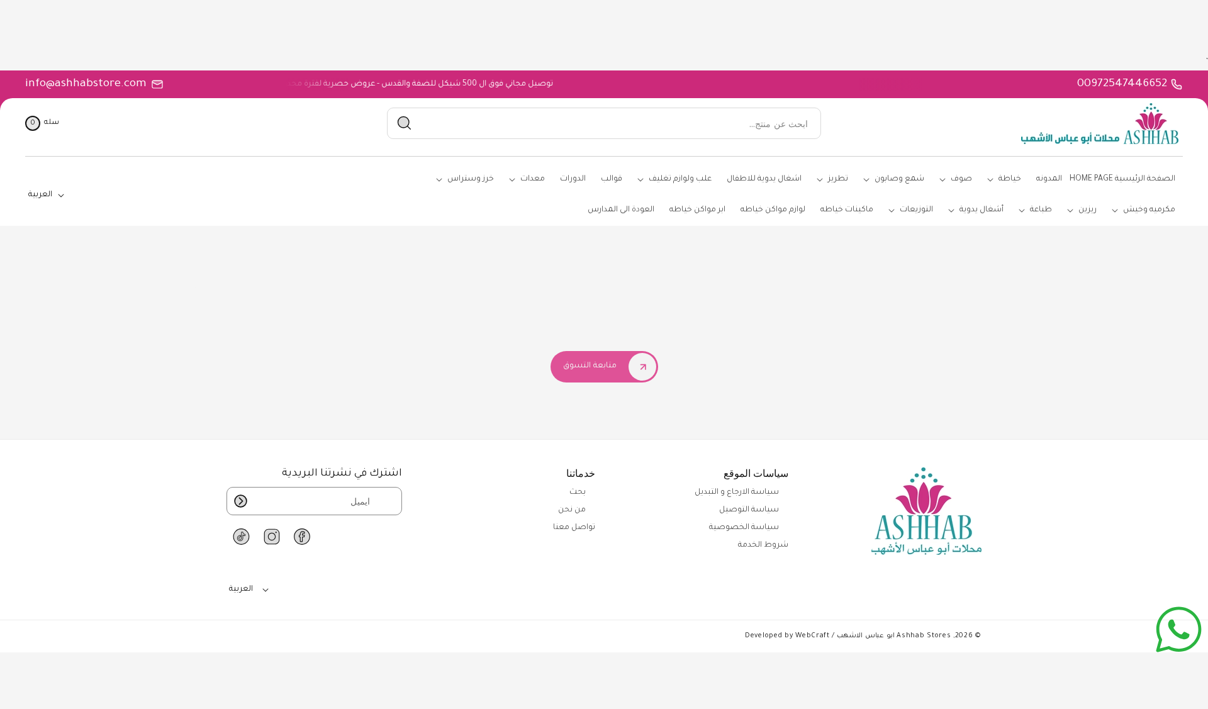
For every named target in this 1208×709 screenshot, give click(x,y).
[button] (42, 123)
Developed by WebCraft (787, 636)
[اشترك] (240, 501)
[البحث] (404, 123)
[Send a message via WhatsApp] (1179, 629)
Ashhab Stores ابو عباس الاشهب (894, 636)
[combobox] (604, 123)
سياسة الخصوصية (744, 527)
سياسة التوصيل (749, 510)
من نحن (572, 510)
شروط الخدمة (763, 545)
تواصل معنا (574, 527)
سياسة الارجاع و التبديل (737, 492)
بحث (577, 492)
